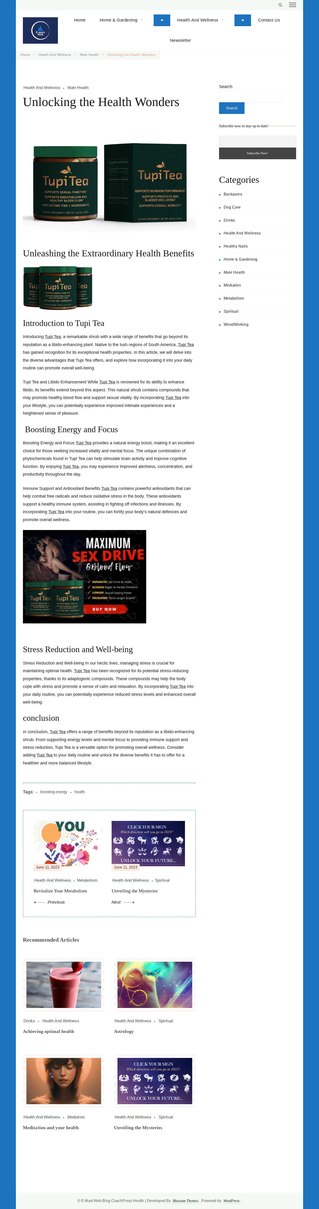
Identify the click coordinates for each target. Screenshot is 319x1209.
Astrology (124, 1031)
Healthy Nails (236, 246)
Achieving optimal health (48, 1031)
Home (80, 20)
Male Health (78, 87)
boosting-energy (53, 792)
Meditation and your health (51, 1127)
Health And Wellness (197, 20)
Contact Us (269, 20)
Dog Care (232, 207)
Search (225, 86)
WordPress (231, 1201)
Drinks (29, 1021)
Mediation (76, 1117)
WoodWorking (236, 324)
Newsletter (180, 40)
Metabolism (234, 298)
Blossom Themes (185, 1201)
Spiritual (166, 1021)
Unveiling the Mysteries (138, 1127)
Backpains (233, 194)
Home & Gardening (119, 20)
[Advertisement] (257, 371)
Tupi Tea (53, 336)
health (79, 792)
